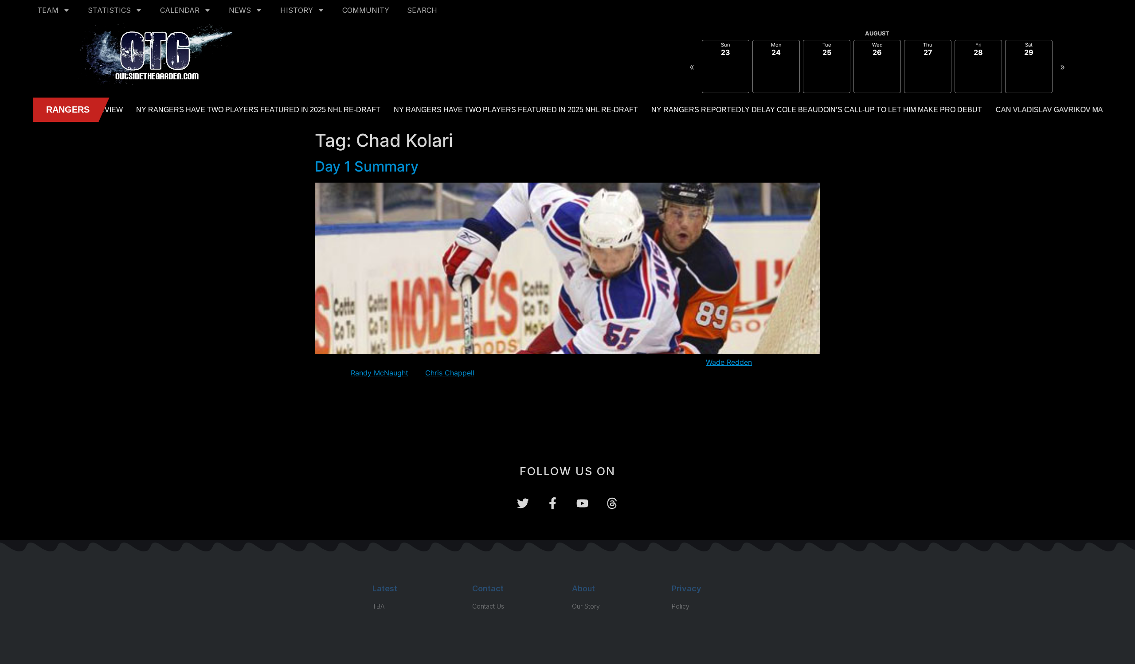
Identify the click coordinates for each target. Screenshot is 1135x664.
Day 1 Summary (367, 166)
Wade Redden (729, 362)
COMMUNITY (365, 10)
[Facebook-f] (553, 503)
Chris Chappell (449, 372)
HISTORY (296, 10)
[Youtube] (582, 503)
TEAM (48, 10)
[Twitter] (523, 503)
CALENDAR (180, 10)
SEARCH (422, 10)
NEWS (240, 10)
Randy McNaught (379, 372)
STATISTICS (109, 10)
